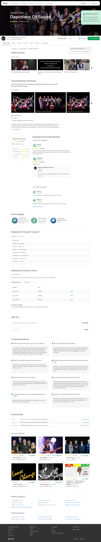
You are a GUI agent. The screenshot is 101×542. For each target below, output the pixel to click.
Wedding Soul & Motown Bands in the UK (21, 507)
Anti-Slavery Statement (57, 533)
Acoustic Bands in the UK (44, 500)
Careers (53, 531)
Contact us (10, 535)
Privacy (10, 533)
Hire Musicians (14, 3)
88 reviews (21, 455)
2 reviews (15, 482)
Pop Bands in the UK (43, 502)
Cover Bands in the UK (70, 500)
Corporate (39, 3)
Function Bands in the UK (17, 500)
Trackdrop (75, 539)
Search (84, 3)
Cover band (38, 422)
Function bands (22, 48)
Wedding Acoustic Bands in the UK (46, 505)
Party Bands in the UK (16, 502)
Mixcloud (82, 539)
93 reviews (75, 455)
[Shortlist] (89, 3)
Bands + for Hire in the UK (17, 505)
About (53, 529)
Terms (9, 531)
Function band (23, 422)
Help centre (11, 529)
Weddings (23, 3)
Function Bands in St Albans (45, 517)
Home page (14, 48)
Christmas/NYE (49, 3)
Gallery (31, 533)
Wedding (22, 425)
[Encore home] (5, 3)
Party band (44, 422)
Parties (31, 3)
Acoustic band (31, 422)
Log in (94, 3)
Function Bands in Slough (71, 517)
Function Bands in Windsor (18, 519)
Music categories (34, 531)
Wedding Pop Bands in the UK (72, 505)
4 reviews (75, 479)
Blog (31, 535)
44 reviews (48, 455)
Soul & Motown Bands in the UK (73, 502)
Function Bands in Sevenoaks (45, 519)
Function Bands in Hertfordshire (73, 519)
